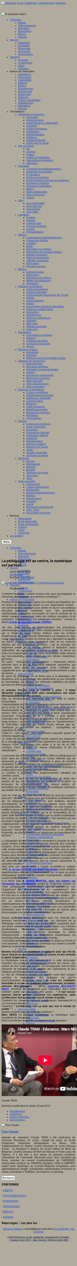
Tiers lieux (32, 1003)
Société (22, 949)
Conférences (25, 590)
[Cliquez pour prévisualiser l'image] (33, 582)
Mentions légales (12, 1229)
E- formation (33, 702)
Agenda (22, 565)
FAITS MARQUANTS (14, 1195)
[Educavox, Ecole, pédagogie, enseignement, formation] (34, 3)
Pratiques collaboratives (39, 837)
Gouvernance (17, 1119)
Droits (29, 774)
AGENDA (8, 1217)
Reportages (16, 574)
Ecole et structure (19, 1117)
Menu (6, 541)
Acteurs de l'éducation (22, 599)
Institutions (16, 1114)
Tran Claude (27, 577)
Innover (14, 567)
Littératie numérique (37, 788)
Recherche (24, 579)
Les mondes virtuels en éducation (45, 834)
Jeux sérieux (33, 737)
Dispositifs (24, 573)
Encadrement (17, 1111)
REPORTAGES (11, 1206)
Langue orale (33, 751)
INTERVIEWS (10, 1201)
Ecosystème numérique (39, 863)
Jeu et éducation (35, 731)
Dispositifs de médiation (39, 688)
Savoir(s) (15, 585)
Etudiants (23, 625)
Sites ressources (35, 914)
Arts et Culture (26, 674)
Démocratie (32, 1017)
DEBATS (8, 1190)
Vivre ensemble (27, 1009)
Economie (32, 957)
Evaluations (32, 659)
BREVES (8, 1211)
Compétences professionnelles (43, 696)
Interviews (23, 556)
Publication (32, 791)
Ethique (30, 1023)
